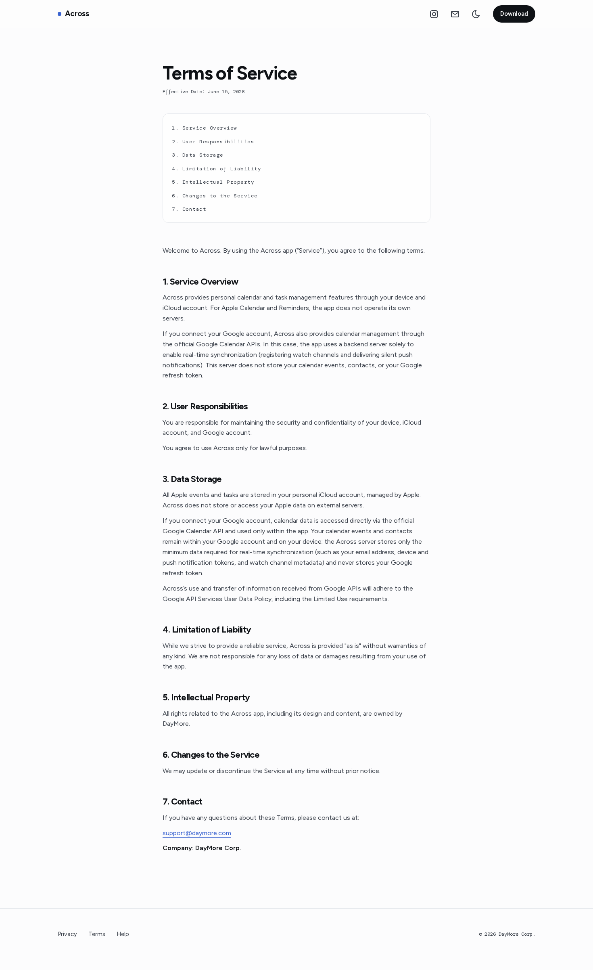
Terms (96, 934)
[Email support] (455, 14)
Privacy (67, 934)
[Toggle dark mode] (476, 14)
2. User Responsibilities (213, 141)
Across (77, 13)
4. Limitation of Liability (216, 169)
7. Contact (189, 209)
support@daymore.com (197, 833)
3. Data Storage (197, 155)
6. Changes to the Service (215, 196)
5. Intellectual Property (213, 182)
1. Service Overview (204, 128)
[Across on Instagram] (434, 14)
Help (123, 934)
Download (514, 13)
